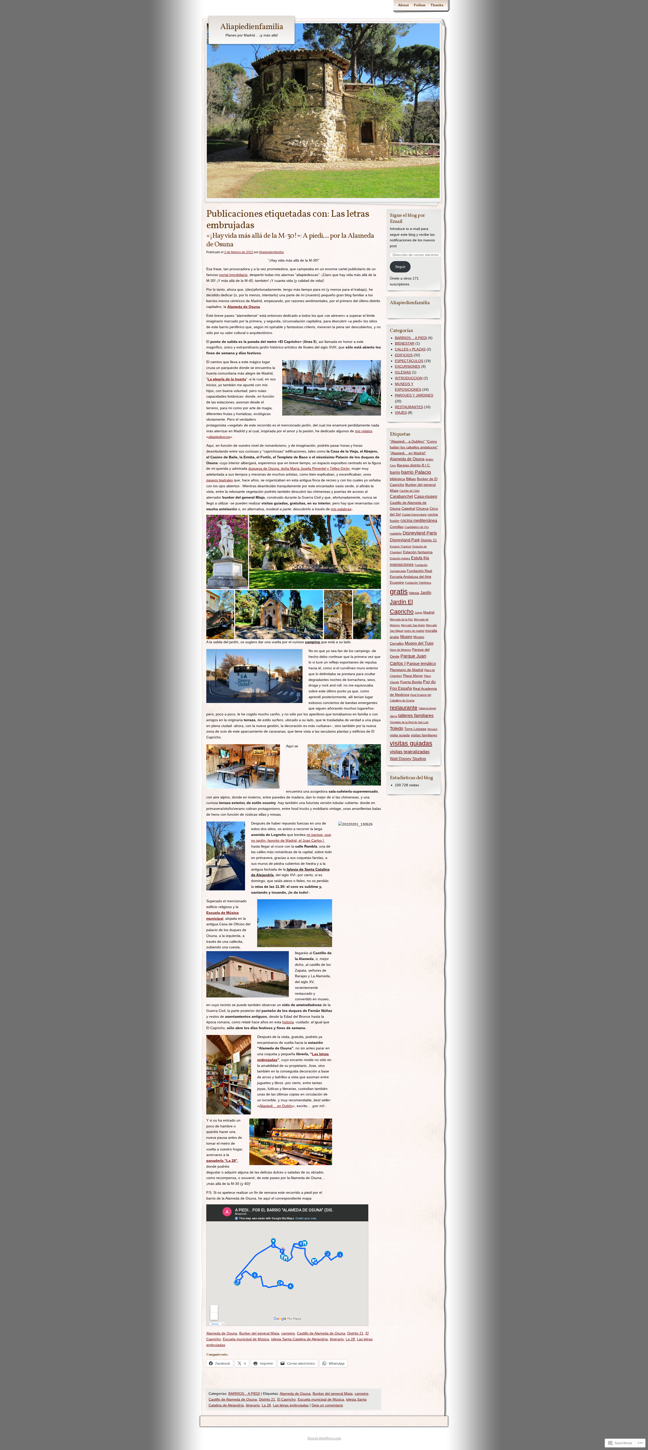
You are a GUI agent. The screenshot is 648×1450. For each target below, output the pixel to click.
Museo (406, 637)
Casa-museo (425, 496)
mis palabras (341, 509)
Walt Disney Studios (408, 759)
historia (288, 1022)
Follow (420, 5)
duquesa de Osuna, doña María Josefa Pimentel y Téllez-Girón (299, 468)
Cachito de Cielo (409, 490)
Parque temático (421, 663)
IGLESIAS (403, 372)
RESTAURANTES (409, 407)
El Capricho (286, 1399)
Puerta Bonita (411, 682)
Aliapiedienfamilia (251, 27)
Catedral (408, 508)
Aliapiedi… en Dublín (276, 1106)
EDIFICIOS (404, 355)
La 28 (350, 1339)
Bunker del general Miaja (259, 1333)
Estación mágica (400, 558)
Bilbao (411, 479)
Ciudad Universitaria (414, 514)
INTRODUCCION (408, 378)
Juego (418, 612)
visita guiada (400, 735)
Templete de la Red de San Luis (409, 722)
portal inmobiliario (233, 275)
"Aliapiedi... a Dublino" (407, 441)
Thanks (437, 5)
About (403, 5)
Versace (432, 729)
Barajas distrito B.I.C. (414, 465)
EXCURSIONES (407, 366)
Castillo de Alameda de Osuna (321, 1333)
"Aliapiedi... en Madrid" (408, 453)
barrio (395, 472)
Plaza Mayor (413, 676)
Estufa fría (420, 558)
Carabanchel (401, 496)
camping (288, 1333)
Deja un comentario (327, 1405)
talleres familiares (416, 715)
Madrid (428, 612)
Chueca (422, 508)
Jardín (425, 593)
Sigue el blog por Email (407, 218)
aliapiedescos (219, 437)
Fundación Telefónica (418, 582)
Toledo (396, 728)
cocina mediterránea (418, 520)
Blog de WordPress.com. (324, 1438)
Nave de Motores (400, 649)
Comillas (396, 527)
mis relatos (363, 431)
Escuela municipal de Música (246, 1339)
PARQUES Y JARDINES (414, 395)
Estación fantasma (418, 552)
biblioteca (397, 479)
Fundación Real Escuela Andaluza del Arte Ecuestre (411, 576)
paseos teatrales (219, 480)
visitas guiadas (411, 743)
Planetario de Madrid (406, 670)
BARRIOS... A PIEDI (244, 1394)
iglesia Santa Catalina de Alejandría (299, 1339)
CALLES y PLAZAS (410, 349)
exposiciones (402, 564)
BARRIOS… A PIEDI (411, 338)
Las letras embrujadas (291, 1405)
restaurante (403, 707)
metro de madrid (414, 630)
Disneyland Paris (420, 533)
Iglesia (414, 593)
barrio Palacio (416, 472)
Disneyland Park (405, 540)
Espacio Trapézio (400, 546)
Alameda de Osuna (243, 307)
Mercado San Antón (413, 625)
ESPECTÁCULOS (409, 361)
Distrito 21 (355, 1333)
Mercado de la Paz (401, 619)
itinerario (337, 1339)
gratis (399, 591)
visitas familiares (424, 735)
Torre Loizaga (415, 729)
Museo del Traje (419, 643)
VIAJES (401, 412)
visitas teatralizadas (410, 751)
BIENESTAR (404, 343)
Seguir (400, 267)
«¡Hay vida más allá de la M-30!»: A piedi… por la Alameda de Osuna (290, 240)
